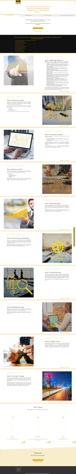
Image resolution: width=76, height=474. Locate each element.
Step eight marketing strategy (20, 48)
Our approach (56, 344)
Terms (21, 471)
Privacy (19, 471)
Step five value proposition (20, 45)
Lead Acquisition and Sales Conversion (67, 15)
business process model (11, 239)
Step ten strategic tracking (20, 51)
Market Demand (29, 15)
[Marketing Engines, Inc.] (18, 2)
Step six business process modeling (21, 46)
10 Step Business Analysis (10, 15)
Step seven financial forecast (20, 47)
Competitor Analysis (48, 15)
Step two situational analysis (20, 41)
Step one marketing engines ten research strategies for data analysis (26, 40)
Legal (17, 471)
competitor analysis (54, 145)
